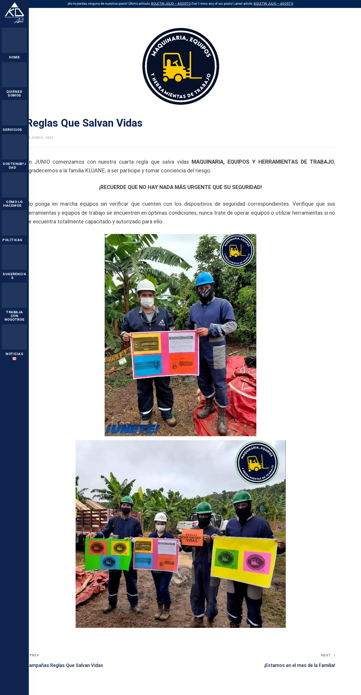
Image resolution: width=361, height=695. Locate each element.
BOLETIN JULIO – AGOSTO (171, 4)
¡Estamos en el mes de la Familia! (299, 660)
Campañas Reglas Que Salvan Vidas (64, 660)
